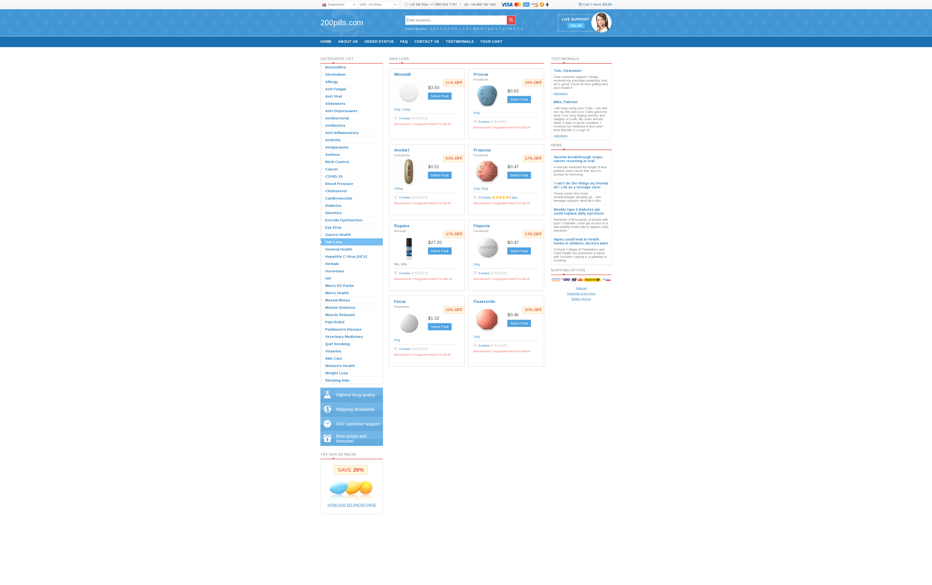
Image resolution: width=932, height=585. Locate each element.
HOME (326, 41)
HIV (328, 278)
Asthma (332, 154)
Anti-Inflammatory (341, 133)
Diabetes (333, 205)
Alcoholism (335, 74)
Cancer (331, 169)
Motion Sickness (340, 307)
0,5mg (398, 188)
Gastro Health (338, 235)
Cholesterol (336, 191)
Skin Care (333, 358)
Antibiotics (335, 125)
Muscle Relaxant (340, 315)
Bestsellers (335, 67)
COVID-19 (333, 176)
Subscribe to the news (581, 293)
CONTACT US (426, 41)
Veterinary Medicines (344, 336)
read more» (561, 93)
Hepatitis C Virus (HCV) (346, 256)
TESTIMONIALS (460, 41)
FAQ (404, 41)
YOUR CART (491, 41)
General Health (338, 249)
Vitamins (333, 351)
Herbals (332, 264)
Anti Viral (333, 96)
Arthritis (333, 140)
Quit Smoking (337, 344)
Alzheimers (335, 103)
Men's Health (337, 293)
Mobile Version (581, 299)
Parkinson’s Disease (343, 329)
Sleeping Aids (337, 380)
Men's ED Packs (339, 286)
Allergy (331, 82)
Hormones (334, 271)
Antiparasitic (337, 147)
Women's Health (340, 366)
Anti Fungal (335, 89)
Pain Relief (334, 322)
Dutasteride (401, 155)
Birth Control (337, 162)
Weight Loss (336, 373)
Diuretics (333, 213)
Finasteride (481, 79)
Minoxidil (400, 231)
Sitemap (581, 288)
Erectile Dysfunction (343, 220)
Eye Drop (333, 227)
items (597, 4)
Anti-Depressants (341, 111)
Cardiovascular (338, 198)
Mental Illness (337, 300)
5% (396, 264)
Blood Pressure (339, 184)
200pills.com (341, 22)
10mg (406, 109)
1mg (477, 188)
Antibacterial (337, 118)
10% (404, 264)
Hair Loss (333, 242)
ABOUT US (348, 41)
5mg (397, 109)
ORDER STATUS (379, 41)
